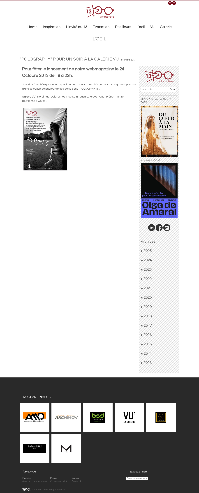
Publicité (26, 478)
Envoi (172, 89)
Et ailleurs (123, 27)
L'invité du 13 (76, 27)
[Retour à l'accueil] (99, 12)
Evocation (101, 27)
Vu (152, 27)
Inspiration (52, 27)
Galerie (166, 27)
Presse (53, 478)
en (174, 3)
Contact (76, 478)
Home (32, 27)
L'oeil (141, 27)
